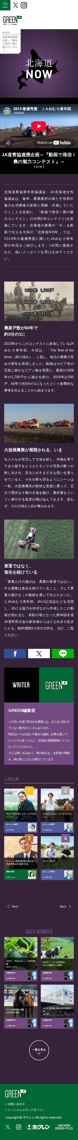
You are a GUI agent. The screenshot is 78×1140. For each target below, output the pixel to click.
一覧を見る (39, 1049)
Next (15, 906)
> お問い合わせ (15, 1104)
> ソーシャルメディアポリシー (25, 1110)
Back (63, 906)
